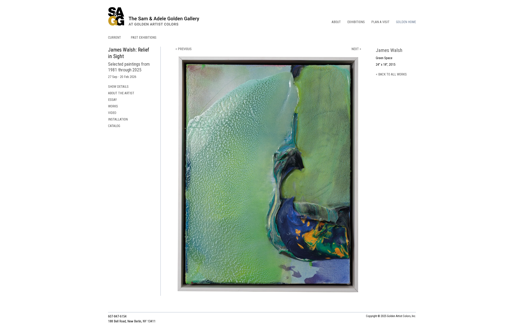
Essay (112, 100)
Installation (118, 119)
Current (114, 37)
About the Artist (121, 93)
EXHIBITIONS (356, 22)
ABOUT (336, 22)
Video (112, 113)
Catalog (114, 126)
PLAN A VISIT (380, 22)
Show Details (118, 87)
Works (113, 106)
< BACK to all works (391, 74)
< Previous (183, 49)
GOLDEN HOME (406, 22)
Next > (356, 49)
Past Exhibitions (143, 37)
